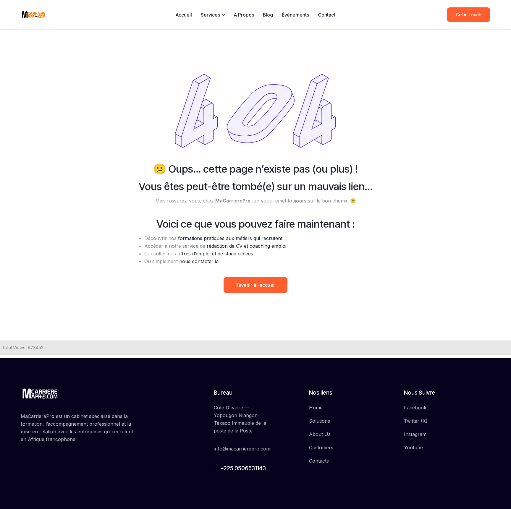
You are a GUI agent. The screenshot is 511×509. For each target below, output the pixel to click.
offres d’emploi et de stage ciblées (215, 254)
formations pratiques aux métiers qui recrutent (230, 238)
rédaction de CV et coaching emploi (246, 246)
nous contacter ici (199, 261)
